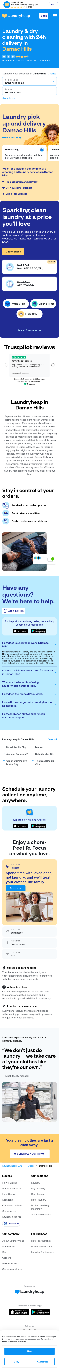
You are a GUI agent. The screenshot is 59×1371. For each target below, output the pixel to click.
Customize (42, 1362)
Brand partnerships (41, 1246)
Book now (15, 888)
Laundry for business (42, 1252)
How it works (10, 137)
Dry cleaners (38, 1194)
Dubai (31, 1165)
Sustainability (9, 1211)
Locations (7, 1199)
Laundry (35, 1182)
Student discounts (41, 1214)
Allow (29, 1351)
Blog (4, 1252)
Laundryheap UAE (12, 1165)
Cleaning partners (12, 1269)
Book (44, 15)
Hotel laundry (38, 1199)
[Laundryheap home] (16, 16)
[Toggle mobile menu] (55, 15)
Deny (16, 1362)
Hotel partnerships (41, 1240)
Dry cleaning (38, 1188)
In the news (8, 1246)
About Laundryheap (13, 1240)
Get (53, 4)
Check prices (13, 251)
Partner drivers (10, 1263)
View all (52, 739)
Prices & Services (11, 1188)
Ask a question (16, 611)
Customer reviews (12, 1205)
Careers (6, 1257)
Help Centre (8, 1194)
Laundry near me (11, 1216)
